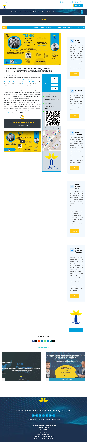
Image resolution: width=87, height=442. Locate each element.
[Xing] (50, 341)
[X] (36, 341)
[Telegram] (47, 341)
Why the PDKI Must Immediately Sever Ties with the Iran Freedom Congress (37, 27)
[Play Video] (22, 141)
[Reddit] (39, 341)
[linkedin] (77, 2)
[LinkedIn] (42, 341)
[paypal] (72, 2)
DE (3, 2)
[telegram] (80, 2)
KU (5, 2)
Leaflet (51, 150)
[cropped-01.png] (43, 397)
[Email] (53, 341)
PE (7, 2)
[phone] (53, 415)
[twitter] (62, 2)
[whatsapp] (67, 2)
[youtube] (65, 2)
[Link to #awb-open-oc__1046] (82, 11)
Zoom (9, 113)
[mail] (70, 2)
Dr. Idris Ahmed (26, 84)
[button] (51, 140)
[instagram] (75, 2)
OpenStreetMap (57, 150)
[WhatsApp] (45, 341)
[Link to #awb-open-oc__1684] (82, 13)
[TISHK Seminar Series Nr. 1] (32, 33)
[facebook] (60, 2)
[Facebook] (33, 341)
